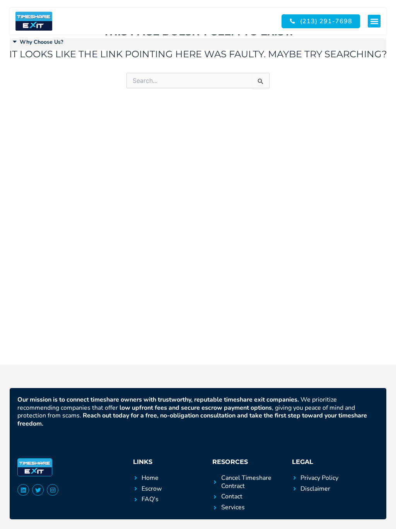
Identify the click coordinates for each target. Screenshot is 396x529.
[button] (374, 21)
